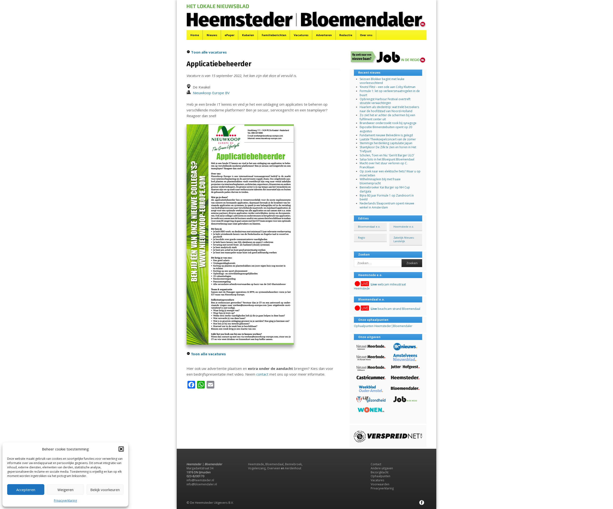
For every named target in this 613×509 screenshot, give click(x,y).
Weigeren (65, 489)
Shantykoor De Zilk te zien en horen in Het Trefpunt (388, 149)
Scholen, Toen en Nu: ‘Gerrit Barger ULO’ (387, 155)
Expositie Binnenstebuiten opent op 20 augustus (386, 129)
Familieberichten (274, 35)
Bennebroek (293, 464)
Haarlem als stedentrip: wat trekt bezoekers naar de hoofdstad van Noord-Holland (389, 109)
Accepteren (25, 489)
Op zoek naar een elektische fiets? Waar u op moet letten (390, 173)
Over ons (366, 35)
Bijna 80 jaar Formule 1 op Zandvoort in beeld (387, 197)
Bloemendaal (274, 464)
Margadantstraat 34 (200, 468)
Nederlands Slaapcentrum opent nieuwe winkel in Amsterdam (387, 205)
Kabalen (248, 35)
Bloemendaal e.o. (369, 226)
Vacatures (301, 35)
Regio (361, 237)
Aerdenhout (293, 468)
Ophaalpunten (380, 476)
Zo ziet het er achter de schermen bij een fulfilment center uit (387, 117)
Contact (376, 464)
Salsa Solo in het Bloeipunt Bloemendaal (387, 159)
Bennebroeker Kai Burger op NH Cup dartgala (385, 189)
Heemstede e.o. (403, 226)
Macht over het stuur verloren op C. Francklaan (384, 165)
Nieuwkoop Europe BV (210, 92)
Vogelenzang (257, 468)
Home (194, 35)
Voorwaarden (380, 484)
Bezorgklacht (379, 472)
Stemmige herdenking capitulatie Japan (386, 143)
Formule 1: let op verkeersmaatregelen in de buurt (390, 93)
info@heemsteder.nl (200, 480)
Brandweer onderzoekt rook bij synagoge (388, 123)
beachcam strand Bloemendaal (395, 309)
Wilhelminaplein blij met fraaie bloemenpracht (380, 181)
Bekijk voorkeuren (105, 489)
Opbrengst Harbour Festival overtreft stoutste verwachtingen (385, 101)
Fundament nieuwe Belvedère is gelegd (386, 135)
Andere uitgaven (382, 468)
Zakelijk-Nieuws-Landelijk (403, 239)
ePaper (229, 35)
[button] (121, 449)
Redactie (345, 35)
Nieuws (212, 35)
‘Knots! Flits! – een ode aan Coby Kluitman (387, 87)
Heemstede (256, 464)
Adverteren (324, 35)
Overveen (273, 468)
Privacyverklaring (65, 500)
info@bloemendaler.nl (202, 484)
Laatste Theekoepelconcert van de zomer (388, 139)
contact (262, 374)
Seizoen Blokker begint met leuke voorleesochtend (382, 81)
